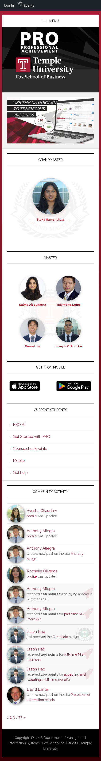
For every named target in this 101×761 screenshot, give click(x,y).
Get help (20, 472)
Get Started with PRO (31, 436)
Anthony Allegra (41, 531)
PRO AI (19, 424)
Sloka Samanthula (50, 219)
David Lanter (38, 689)
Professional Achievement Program (50, 42)
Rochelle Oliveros (42, 571)
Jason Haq (36, 631)
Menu (54, 21)
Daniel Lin (32, 346)
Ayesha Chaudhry (42, 510)
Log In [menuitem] (9, 5)
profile (32, 516)
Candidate (60, 637)
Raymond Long (68, 304)
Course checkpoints (30, 448)
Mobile (19, 460)
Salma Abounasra (32, 304)
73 (20, 717)
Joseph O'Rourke (68, 346)
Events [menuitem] (29, 5)
